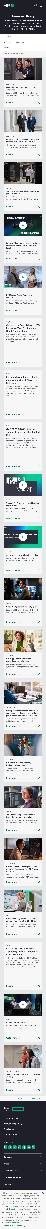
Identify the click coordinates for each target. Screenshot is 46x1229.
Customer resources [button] (12, 1177)
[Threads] (19, 1147)
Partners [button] (7, 1184)
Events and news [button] (11, 1170)
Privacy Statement (15, 1209)
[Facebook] (24, 1147)
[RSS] (33, 1147)
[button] (43, 1193)
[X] (10, 1147)
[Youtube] (29, 1147)
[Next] (39, 1098)
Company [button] (8, 1157)
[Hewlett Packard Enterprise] (9, 5)
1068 (33, 1098)
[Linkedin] (5, 1147)
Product (11, 1123)
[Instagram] (15, 1147)
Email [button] (9, 1129)
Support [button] (7, 1164)
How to (9, 1118)
